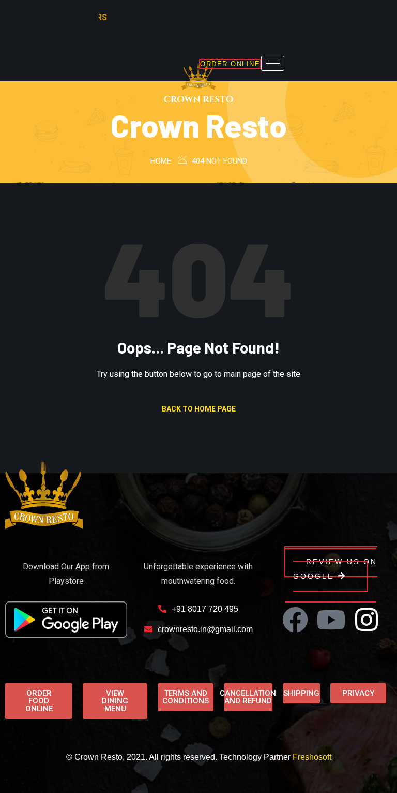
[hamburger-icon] (272, 63)
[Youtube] (331, 620)
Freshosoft (312, 757)
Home (160, 161)
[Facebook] (295, 620)
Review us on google (335, 568)
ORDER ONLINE (230, 64)
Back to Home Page (199, 409)
